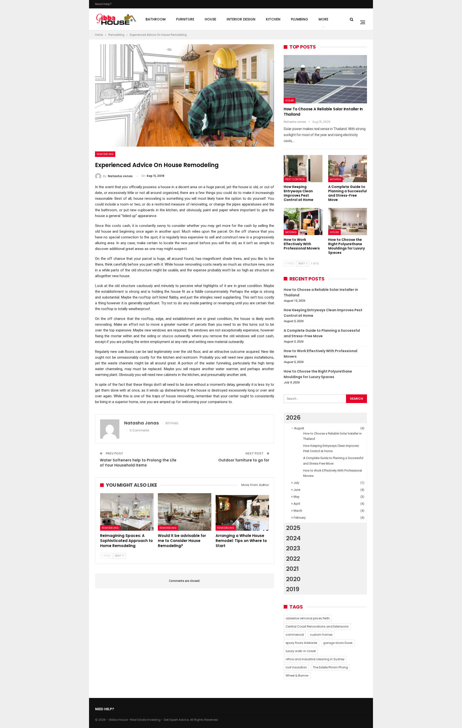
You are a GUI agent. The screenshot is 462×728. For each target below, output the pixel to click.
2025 (293, 528)
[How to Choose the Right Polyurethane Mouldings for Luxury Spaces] (347, 221)
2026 (293, 417)
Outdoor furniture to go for (243, 460)
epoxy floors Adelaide (301, 643)
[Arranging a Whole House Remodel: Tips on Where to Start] (242, 511)
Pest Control (295, 179)
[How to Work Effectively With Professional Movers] (303, 221)
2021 (292, 569)
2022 (293, 558)
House (210, 19)
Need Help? (103, 4)
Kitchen (273, 19)
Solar (289, 100)
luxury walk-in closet (301, 651)
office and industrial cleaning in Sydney (315, 659)
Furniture (185, 19)
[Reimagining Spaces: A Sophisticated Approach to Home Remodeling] (127, 511)
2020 (293, 579)
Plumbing (299, 19)
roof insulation (296, 667)
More (323, 19)
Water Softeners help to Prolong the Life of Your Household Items (138, 463)
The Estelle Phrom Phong (330, 667)
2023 (293, 548)
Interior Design (241, 19)
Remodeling (105, 154)
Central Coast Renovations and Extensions (317, 626)
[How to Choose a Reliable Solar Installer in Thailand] (325, 79)
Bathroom (156, 19)
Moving (335, 179)
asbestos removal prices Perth (308, 618)
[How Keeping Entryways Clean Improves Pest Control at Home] (303, 168)
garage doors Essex (338, 643)
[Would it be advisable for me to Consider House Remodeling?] (184, 511)
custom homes (321, 635)
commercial (295, 635)
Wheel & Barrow (297, 675)
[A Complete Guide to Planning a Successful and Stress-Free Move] (347, 168)
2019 (292, 589)
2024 (293, 538)
